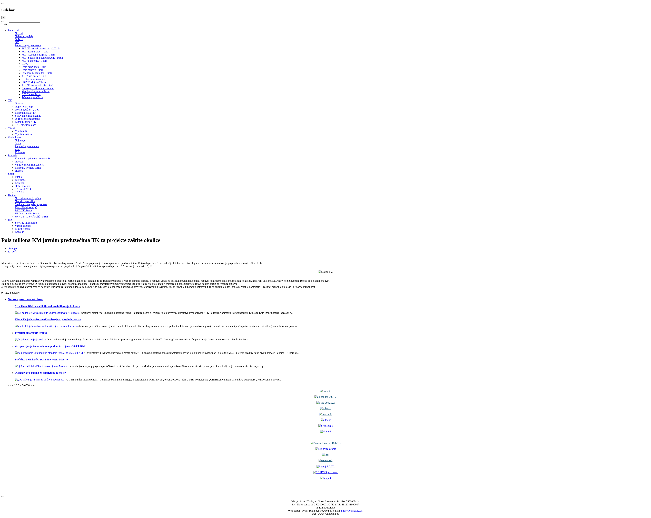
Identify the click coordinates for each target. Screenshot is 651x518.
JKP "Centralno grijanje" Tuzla (38, 54)
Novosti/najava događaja (28, 198)
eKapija (19, 170)
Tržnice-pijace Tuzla (32, 97)
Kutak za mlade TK (25, 121)
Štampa (12, 248)
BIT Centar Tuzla (31, 94)
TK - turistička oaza (25, 124)
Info (10, 219)
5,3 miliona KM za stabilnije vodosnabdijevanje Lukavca (47, 306)
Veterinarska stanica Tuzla (36, 91)
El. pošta (12, 251)
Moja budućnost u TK (27, 109)
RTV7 (25, 63)
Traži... (5, 24)
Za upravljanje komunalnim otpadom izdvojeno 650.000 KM (50, 346)
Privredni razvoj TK (25, 112)
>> (34, 385)
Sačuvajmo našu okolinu (28, 115)
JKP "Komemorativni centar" (37, 85)
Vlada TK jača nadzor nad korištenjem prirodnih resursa (48, 319)
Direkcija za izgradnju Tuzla (37, 72)
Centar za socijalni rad (33, 79)
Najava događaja (24, 36)
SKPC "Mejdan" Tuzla (34, 82)
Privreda (12, 155)
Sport (11, 173)
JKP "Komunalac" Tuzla (35, 51)
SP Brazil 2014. (23, 189)
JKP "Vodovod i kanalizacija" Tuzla (41, 48)
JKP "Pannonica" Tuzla (34, 60)
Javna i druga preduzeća (28, 45)
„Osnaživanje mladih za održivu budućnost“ (40, 372)
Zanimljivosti (15, 137)
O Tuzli (19, 39)
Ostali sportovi (23, 186)
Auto (17, 149)
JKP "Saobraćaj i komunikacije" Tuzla (42, 57)
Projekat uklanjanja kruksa (31, 332)
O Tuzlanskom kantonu (27, 118)
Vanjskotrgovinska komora (29, 164)
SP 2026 (19, 192)
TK (10, 100)
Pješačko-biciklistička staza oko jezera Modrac (41, 359)
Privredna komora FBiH (28, 167)
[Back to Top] (2, 496)
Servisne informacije (26, 222)
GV (17, 42)
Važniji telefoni (23, 225)
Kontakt (19, 231)
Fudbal (18, 176)
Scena (18, 143)
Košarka (19, 182)
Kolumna (20, 152)
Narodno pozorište (25, 201)
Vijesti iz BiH (22, 131)
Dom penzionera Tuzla (34, 66)
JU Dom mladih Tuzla (27, 213)
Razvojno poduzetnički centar (38, 88)
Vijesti (11, 127)
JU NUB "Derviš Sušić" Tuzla (31, 216)
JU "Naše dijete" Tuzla (34, 76)
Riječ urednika (23, 228)
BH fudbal (20, 179)
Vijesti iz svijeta (23, 134)
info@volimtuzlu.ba (351, 510)
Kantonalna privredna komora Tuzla (34, 158)
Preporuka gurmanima (27, 146)
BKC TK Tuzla (23, 210)
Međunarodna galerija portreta (31, 204)
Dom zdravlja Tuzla (32, 69)
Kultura (12, 195)
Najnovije (20, 140)
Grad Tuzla (14, 30)
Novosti (19, 33)
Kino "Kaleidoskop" (26, 207)
